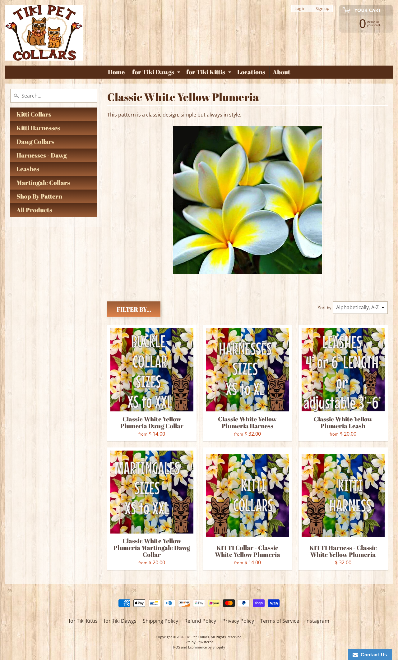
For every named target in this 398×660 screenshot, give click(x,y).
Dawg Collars (35, 141)
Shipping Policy (160, 620)
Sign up (322, 9)
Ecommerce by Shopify (206, 647)
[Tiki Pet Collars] (44, 33)
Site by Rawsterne (199, 641)
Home (116, 72)
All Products (34, 210)
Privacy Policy (238, 620)
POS (176, 647)
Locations (251, 72)
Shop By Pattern (39, 196)
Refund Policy (200, 620)
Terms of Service (279, 620)
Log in (300, 9)
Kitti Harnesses (38, 128)
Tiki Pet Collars (197, 637)
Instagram (317, 620)
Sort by (324, 307)
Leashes (27, 169)
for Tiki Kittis (209, 73)
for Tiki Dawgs (157, 73)
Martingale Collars (43, 182)
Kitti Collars (33, 114)
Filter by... (134, 309)
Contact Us (372, 654)
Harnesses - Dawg (41, 155)
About (281, 72)
